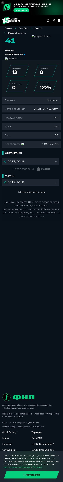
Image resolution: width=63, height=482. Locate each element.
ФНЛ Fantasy (9, 432)
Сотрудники (9, 449)
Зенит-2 (38, 28)
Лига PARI (23, 28)
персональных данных (17, 467)
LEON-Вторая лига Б (43, 449)
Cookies (37, 467)
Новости (6, 444)
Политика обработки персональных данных (23, 426)
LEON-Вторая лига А (43, 444)
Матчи (5, 438)
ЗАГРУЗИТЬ (21, 10)
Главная (8, 28)
